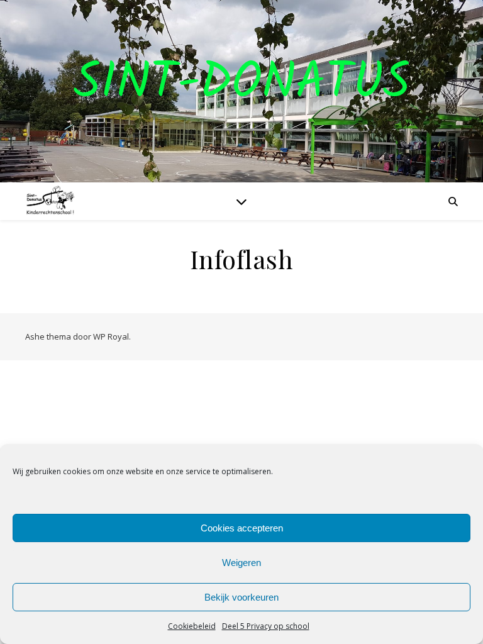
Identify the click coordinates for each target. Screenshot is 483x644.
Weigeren (241, 562)
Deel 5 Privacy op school (265, 626)
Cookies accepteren (242, 528)
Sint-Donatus (242, 83)
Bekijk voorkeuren (241, 597)
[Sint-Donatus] (50, 201)
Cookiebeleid (192, 626)
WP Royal (111, 336)
